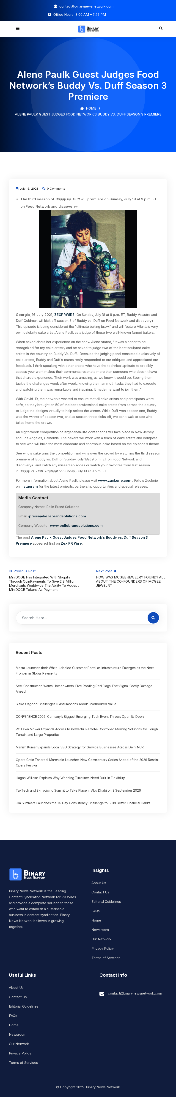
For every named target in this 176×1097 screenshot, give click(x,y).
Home (90, 108)
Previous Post (44, 580)
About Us (98, 883)
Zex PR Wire (71, 543)
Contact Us (100, 892)
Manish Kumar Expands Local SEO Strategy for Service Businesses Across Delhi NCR (80, 747)
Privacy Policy (102, 948)
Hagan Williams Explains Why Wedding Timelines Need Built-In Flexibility (70, 778)
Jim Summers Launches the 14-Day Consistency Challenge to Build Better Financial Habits (83, 803)
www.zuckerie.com (114, 480)
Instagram (29, 486)
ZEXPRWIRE (64, 314)
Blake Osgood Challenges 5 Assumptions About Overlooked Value (66, 704)
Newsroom (100, 930)
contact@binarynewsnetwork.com (135, 993)
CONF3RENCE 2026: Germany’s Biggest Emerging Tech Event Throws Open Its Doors (80, 716)
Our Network (101, 939)
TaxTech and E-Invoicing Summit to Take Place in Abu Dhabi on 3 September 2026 (78, 790)
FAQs (95, 911)
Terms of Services (106, 958)
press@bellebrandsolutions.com (57, 516)
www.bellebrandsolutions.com (76, 525)
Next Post (130, 578)
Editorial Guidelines (106, 901)
